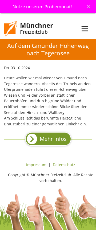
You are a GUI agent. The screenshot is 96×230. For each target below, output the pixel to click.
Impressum (36, 164)
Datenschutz (64, 164)
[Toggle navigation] (85, 29)
